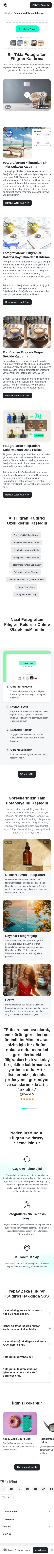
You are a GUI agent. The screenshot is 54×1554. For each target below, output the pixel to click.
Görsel (6, 13)
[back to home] (5, 5)
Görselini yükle (27, 774)
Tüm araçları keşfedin (27, 1467)
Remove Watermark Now (17, 203)
